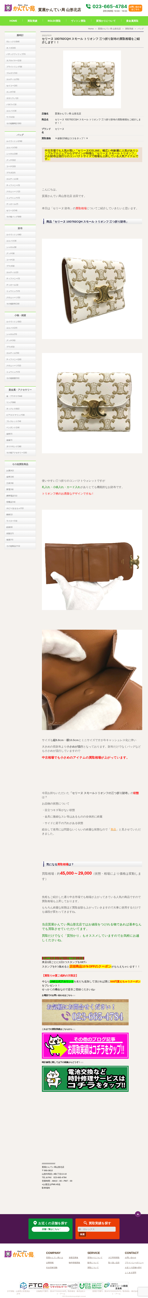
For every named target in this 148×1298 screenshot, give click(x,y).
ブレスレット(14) (13, 421)
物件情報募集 (74, 1262)
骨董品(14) (10, 502)
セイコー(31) (11, 85)
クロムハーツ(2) (13, 191)
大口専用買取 (114, 1257)
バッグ (141, 28)
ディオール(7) (12, 204)
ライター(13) (11, 521)
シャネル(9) (11, 247)
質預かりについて (106, 20)
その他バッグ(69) (13, 216)
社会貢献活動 (51, 1267)
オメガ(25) (11, 48)
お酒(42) (10, 470)
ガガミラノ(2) (12, 98)
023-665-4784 (109, 6)
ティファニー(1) (13, 185)
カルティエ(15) (12, 79)
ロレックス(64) (13, 41)
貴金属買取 (132, 20)
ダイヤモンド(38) (13, 446)
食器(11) (9, 539)
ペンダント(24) (13, 427)
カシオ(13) (10, 92)
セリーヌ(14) (11, 210)
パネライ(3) (11, 104)
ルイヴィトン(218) (14, 141)
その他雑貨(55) (13, 378)
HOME (13, 20)
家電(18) (10, 489)
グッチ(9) (10, 253)
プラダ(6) (10, 266)
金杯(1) (9, 434)
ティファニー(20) (13, 359)
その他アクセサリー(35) (16, 452)
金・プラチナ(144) (14, 396)
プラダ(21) (10, 172)
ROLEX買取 (54, 20)
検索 (82, 1234)
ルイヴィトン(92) (13, 321)
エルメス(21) (11, 328)
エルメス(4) (11, 111)
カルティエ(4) (12, 179)
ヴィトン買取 (78, 20)
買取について (93, 1267)
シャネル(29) (12, 154)
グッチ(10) (10, 340)
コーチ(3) (10, 260)
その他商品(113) (13, 546)
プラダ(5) (10, 347)
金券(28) (10, 477)
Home (91, 28)
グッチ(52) (11, 160)
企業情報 (50, 1262)
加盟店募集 (73, 1257)
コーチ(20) (11, 166)
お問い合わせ (130, 1257)
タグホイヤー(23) (13, 60)
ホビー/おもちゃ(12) (15, 508)
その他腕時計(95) (13, 123)
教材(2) (9, 514)
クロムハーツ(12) (13, 365)
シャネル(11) (11, 334)
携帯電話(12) (11, 496)
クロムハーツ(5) (13, 297)
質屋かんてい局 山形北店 (109, 28)
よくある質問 (130, 1272)
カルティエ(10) (12, 353)
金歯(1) (9, 440)
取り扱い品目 (114, 1262)
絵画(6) (9, 527)
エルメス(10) (11, 147)
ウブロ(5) (10, 117)
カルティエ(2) (12, 272)
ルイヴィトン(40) (13, 234)
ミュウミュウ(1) (13, 198)
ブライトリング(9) (14, 67)
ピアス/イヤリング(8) (15, 415)
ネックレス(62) (13, 408)
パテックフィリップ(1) (16, 54)
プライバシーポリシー (134, 1262)
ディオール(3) (12, 285)
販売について (93, 1262)
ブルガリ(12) (11, 73)
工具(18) (10, 483)
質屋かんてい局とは (54, 1257)
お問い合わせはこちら (135, 7)
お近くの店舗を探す (133, 1267)
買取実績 (32, 20)
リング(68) (11, 402)
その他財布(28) (13, 303)
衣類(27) (10, 533)
